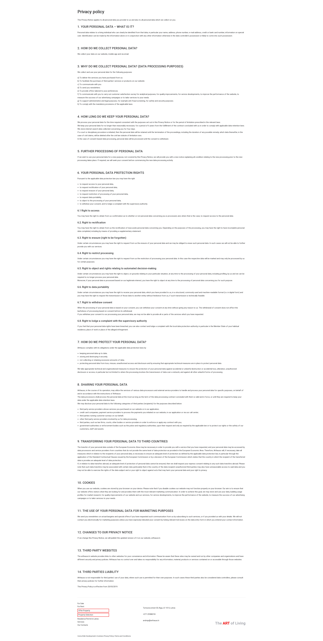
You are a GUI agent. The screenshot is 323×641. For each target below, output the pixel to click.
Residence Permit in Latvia (88, 619)
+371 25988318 (149, 614)
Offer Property (84, 611)
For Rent (130, 5)
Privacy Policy (109, 636)
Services (175, 5)
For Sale (119, 5)
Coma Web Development (86, 636)
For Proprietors (145, 5)
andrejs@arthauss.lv (151, 620)
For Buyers (162, 5)
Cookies (100, 636)
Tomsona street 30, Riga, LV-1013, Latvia (159, 608)
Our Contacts (188, 5)
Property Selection (85, 615)
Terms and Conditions (123, 636)
